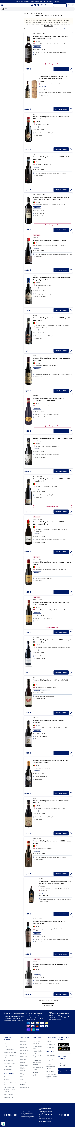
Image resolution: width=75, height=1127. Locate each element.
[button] (69, 5)
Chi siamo (7, 1077)
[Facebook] (59, 1115)
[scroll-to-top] (71, 1118)
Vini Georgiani (24, 1065)
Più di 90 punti (50, 1044)
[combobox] (39, 9)
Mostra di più (48, 1005)
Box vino (49, 1081)
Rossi (31, 13)
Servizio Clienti (13, 1018)
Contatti (6, 1080)
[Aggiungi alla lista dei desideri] (71, 69)
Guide (34, 1075)
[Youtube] (65, 1115)
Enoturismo (36, 1072)
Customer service (9, 1049)
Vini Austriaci (23, 1056)
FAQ (5, 1043)
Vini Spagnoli (23, 1047)
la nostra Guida (14, 1016)
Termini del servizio (9, 1063)
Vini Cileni (22, 1068)
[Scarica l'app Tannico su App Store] (63, 1045)
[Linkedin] (68, 1115)
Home (26, 13)
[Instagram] (62, 1115)
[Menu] (2, 5)
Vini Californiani (24, 1071)
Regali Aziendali (8, 1094)
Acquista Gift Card (64, 1071)
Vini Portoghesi (24, 1050)
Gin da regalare (50, 1071)
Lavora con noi (8, 1097)
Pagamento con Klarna (10, 1052)
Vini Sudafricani (24, 1080)
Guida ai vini (25, 1037)
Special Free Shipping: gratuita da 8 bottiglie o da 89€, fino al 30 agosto (37, 1)
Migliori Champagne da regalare (50, 1066)
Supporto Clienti (8, 1039)
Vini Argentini (23, 1074)
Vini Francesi (23, 1044)
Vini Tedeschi (23, 1053)
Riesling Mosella (24, 1087)
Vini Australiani (24, 1077)
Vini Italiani (23, 1041)
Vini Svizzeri (23, 1059)
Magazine (37, 1037)
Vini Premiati (51, 1037)
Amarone (39, 13)
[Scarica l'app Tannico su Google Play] (64, 1049)
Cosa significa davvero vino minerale (37, 1062)
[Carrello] (73, 5)
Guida (5, 1046)
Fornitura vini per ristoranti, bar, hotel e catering (10, 1089)
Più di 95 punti (50, 1047)
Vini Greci (22, 1062)
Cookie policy (8, 1069)
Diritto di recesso (9, 1060)
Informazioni (9, 1073)
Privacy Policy (8, 1066)
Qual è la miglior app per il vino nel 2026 (51, 1076)
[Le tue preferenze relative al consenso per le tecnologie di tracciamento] (3, 1124)
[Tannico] (37, 5)
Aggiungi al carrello (61, 68)
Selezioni (50, 1051)
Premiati (48, 1041)
